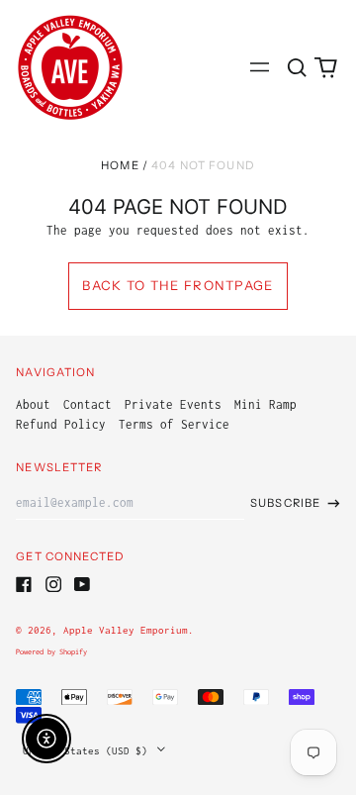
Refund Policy (61, 424)
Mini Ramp (265, 404)
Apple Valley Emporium (125, 630)
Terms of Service (174, 424)
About (33, 404)
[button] (296, 66)
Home (120, 165)
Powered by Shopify (51, 651)
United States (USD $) (88, 750)
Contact (87, 404)
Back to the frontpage (177, 285)
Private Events (173, 404)
